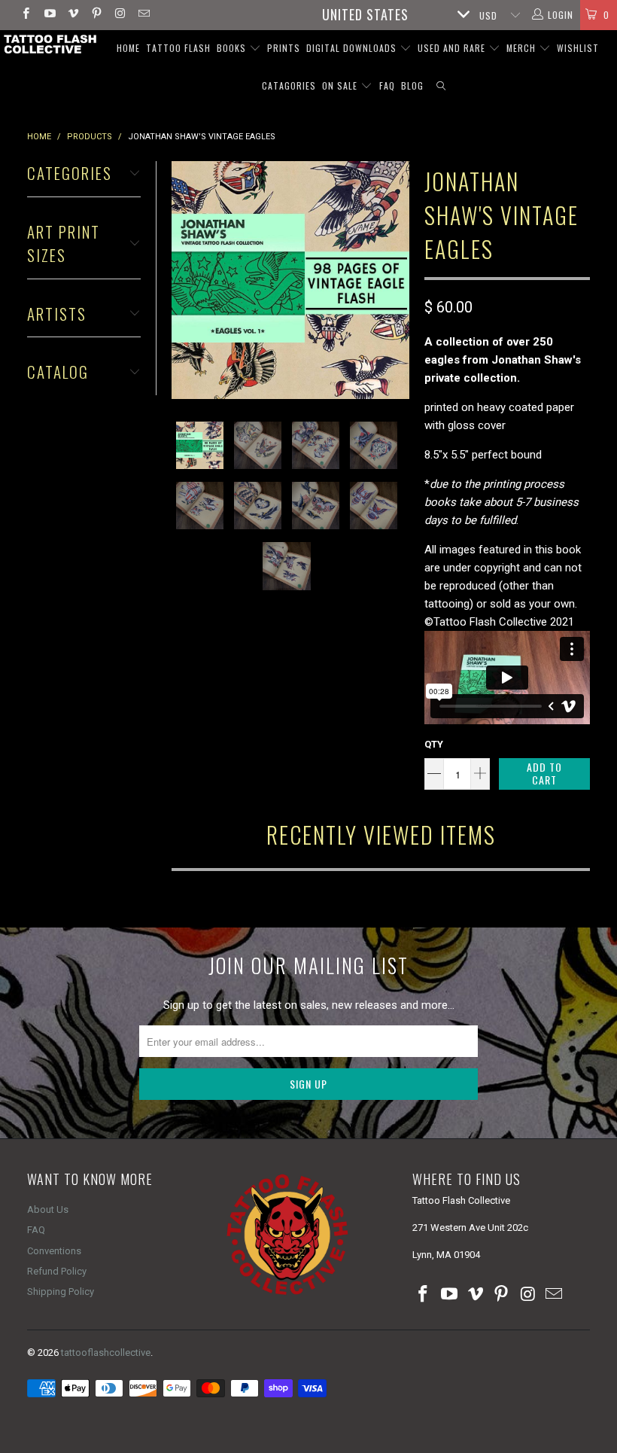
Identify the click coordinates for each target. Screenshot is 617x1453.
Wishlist (578, 47)
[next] (395, 280)
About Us (47, 1209)
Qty (433, 744)
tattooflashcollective (105, 1352)
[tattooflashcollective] (49, 44)
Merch (522, 47)
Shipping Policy (60, 1291)
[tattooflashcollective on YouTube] (48, 15)
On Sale (341, 85)
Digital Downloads (353, 47)
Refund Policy (57, 1271)
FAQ (387, 85)
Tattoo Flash (178, 47)
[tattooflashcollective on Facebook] (25, 15)
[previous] (186, 280)
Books (233, 47)
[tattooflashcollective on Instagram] (119, 15)
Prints (283, 47)
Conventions (54, 1251)
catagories (289, 85)
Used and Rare (453, 47)
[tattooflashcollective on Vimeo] (72, 15)
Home (128, 47)
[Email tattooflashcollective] (142, 15)
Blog (412, 85)
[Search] (442, 86)
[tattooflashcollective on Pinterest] (96, 15)
